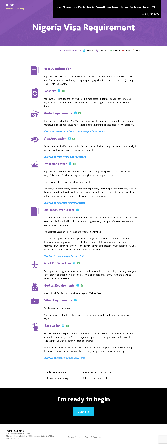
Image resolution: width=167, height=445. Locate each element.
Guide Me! (83, 411)
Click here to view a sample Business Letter (65, 256)
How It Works (79, 7)
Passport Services (120, 7)
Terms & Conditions (93, 437)
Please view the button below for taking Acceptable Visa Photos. (75, 131)
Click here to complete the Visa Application (65, 156)
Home (58, 7)
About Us (67, 7)
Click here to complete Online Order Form (64, 357)
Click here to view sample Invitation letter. (64, 202)
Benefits (90, 7)
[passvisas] (15, 7)
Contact (146, 7)
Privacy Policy (74, 437)
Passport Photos (103, 7)
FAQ (154, 7)
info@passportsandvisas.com (18, 433)
